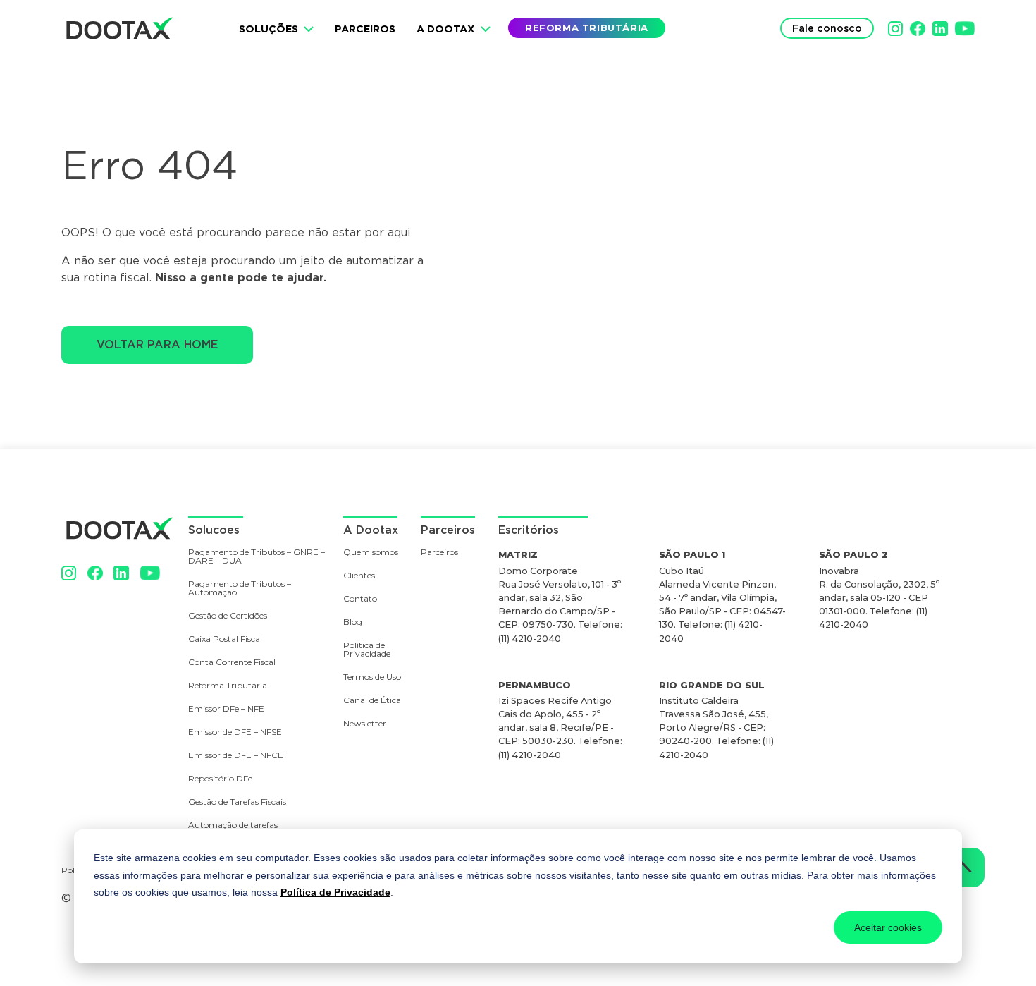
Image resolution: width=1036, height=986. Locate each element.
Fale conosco (827, 28)
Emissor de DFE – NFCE (235, 755)
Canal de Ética (372, 700)
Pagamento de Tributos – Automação (239, 588)
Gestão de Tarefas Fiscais (237, 802)
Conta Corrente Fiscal (232, 662)
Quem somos (370, 552)
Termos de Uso (372, 677)
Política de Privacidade (335, 892)
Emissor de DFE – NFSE (235, 732)
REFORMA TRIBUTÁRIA (586, 27)
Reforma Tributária (227, 685)
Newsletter (364, 724)
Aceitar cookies (888, 927)
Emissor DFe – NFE (226, 709)
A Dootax (446, 29)
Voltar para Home (157, 344)
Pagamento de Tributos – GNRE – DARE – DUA (256, 557)
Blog (352, 622)
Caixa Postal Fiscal (225, 639)
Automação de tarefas (233, 825)
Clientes (359, 575)
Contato (360, 599)
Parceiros (365, 29)
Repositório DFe (220, 779)
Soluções (268, 29)
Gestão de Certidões (227, 616)
